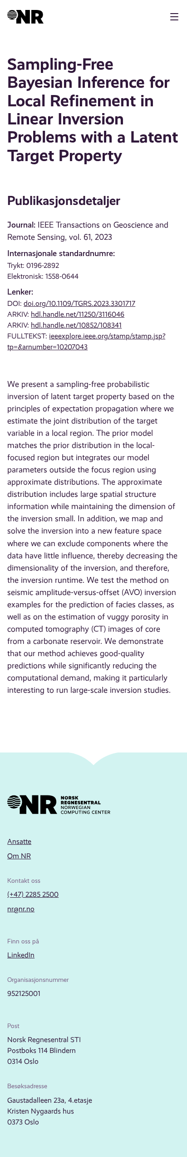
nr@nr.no (20, 909)
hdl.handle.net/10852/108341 (76, 325)
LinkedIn (20, 955)
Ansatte (19, 841)
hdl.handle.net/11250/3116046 (77, 314)
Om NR (19, 856)
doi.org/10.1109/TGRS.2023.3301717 (79, 303)
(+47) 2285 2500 (33, 894)
